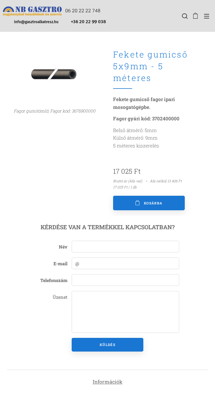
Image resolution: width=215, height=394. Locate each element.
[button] (184, 16)
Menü (206, 16)
